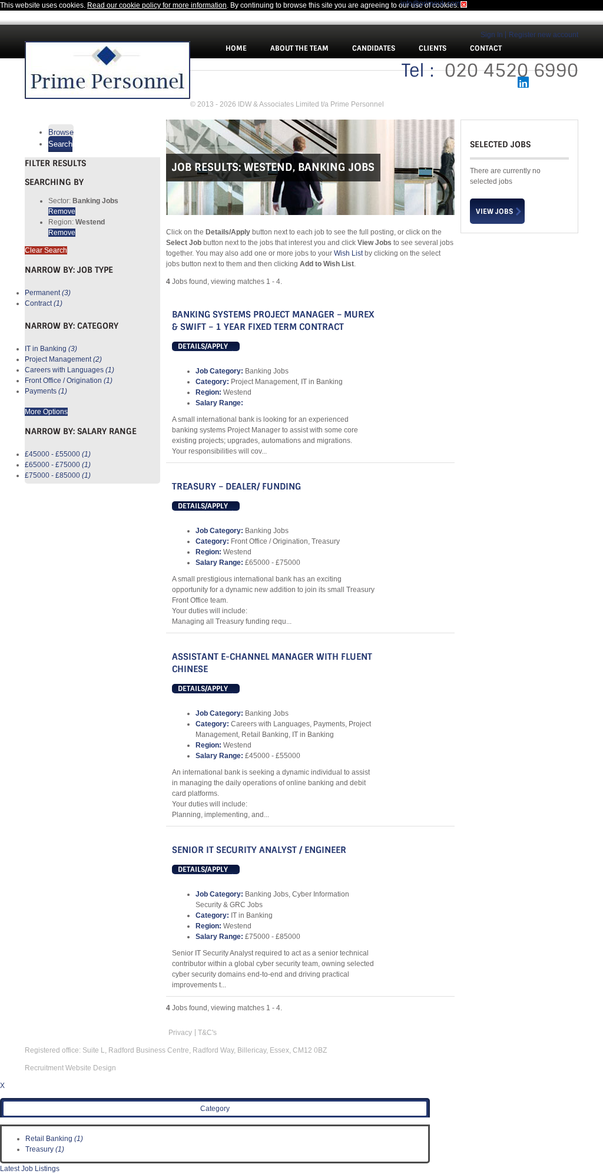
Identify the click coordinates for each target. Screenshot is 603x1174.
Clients (432, 48)
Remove (61, 211)
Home (236, 48)
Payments (46, 391)
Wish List (348, 253)
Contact (486, 48)
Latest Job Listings (29, 1169)
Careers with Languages (69, 370)
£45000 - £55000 (58, 454)
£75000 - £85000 (58, 475)
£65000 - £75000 (58, 465)
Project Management (63, 359)
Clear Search (46, 250)
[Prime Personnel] (107, 71)
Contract (43, 303)
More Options (46, 412)
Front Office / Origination (68, 380)
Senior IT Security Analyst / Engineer (259, 850)
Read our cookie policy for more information (157, 5)
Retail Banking (54, 1139)
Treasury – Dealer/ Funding (236, 486)
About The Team (299, 48)
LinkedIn (523, 82)
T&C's (207, 1033)
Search (60, 144)
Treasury (44, 1149)
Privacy (180, 1033)
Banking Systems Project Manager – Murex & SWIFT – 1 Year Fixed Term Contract (273, 321)
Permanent (48, 293)
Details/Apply (203, 346)
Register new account (543, 34)
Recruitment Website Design (70, 1068)
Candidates (373, 48)
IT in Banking (51, 349)
